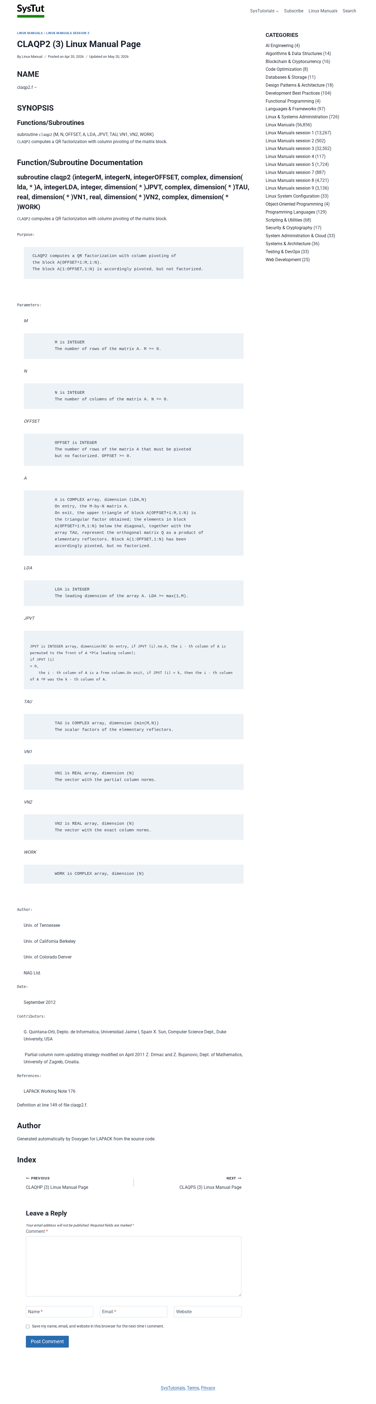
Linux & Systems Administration (297, 116)
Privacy (208, 1388)
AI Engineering (279, 45)
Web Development (283, 259)
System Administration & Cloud (296, 235)
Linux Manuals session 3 (67, 33)
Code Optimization (284, 69)
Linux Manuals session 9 (290, 188)
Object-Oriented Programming (294, 204)
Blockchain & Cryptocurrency (293, 61)
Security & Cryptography (289, 227)
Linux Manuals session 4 (290, 156)
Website (184, 1311)
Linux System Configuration (293, 196)
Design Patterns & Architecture (295, 85)
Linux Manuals (323, 10)
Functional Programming (290, 101)
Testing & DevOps (283, 251)
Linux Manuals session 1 (290, 132)
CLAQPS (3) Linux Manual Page (210, 1183)
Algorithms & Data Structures (294, 53)
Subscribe (293, 10)
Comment (37, 1231)
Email (109, 1311)
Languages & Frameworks (291, 108)
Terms (193, 1388)
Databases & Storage (286, 77)
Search (349, 10)
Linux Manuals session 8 (290, 180)
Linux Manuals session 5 (290, 164)
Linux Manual (32, 56)
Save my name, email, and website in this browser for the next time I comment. (98, 1326)
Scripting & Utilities (284, 220)
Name (35, 1311)
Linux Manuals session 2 (290, 140)
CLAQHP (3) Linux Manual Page (57, 1183)
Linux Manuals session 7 (290, 172)
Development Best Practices (293, 93)
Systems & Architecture (288, 243)
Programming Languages (290, 212)
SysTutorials (173, 1388)
